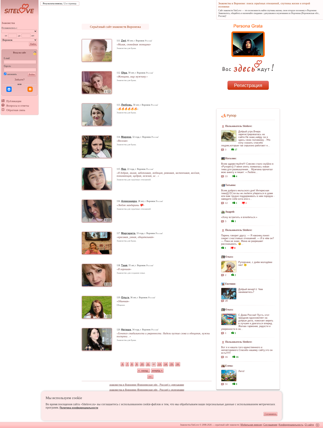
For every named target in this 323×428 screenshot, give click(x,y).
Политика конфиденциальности (79, 407)
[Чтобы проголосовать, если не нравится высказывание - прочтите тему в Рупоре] (243, 202)
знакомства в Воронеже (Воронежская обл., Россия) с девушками (146, 384)
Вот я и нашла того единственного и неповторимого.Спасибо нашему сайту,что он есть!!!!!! (247, 350)
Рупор (231, 115)
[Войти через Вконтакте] (9, 89)
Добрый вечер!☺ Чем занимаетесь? (250, 290)
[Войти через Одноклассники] (30, 89)
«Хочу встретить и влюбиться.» (239, 217)
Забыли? (19, 79)
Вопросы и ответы (17, 105)
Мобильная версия (251, 424)
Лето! (241, 371)
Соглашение (270, 424)
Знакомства (8, 23)
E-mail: (7, 58)
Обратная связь (15, 110)
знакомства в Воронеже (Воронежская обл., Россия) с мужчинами (146, 389)
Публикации (13, 101)
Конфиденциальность (291, 424)
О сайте (309, 424)
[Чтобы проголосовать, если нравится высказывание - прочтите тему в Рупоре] (232, 149)
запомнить (12, 74)
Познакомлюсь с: (9, 28)
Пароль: (7, 66)
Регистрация (248, 85)
